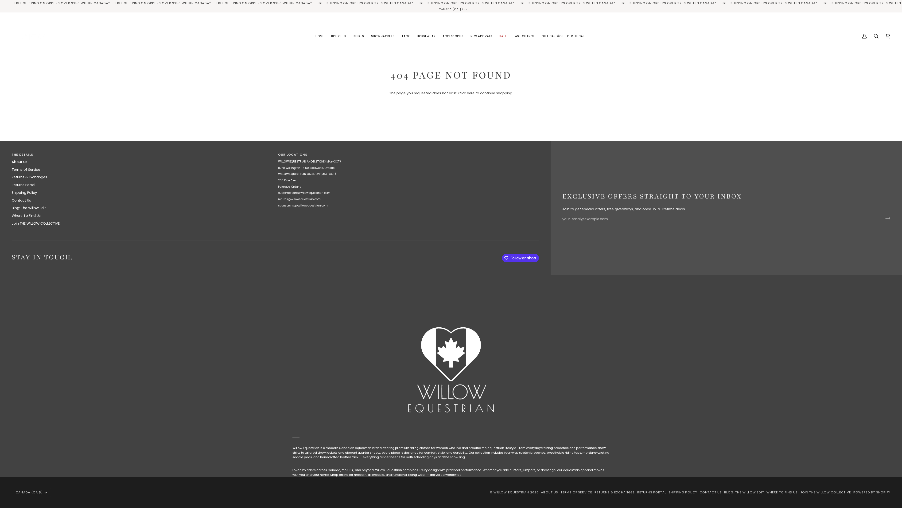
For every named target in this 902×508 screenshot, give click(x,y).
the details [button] (22, 154)
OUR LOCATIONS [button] (292, 154)
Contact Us (21, 200)
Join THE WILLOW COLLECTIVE (36, 223)
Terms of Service (26, 169)
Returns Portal (23, 185)
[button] (339, 36)
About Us (19, 161)
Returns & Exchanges (29, 177)
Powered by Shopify (871, 492)
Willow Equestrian (511, 492)
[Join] (886, 218)
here (470, 93)
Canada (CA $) (451, 9)
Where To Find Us (26, 215)
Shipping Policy (24, 192)
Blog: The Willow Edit (29, 208)
